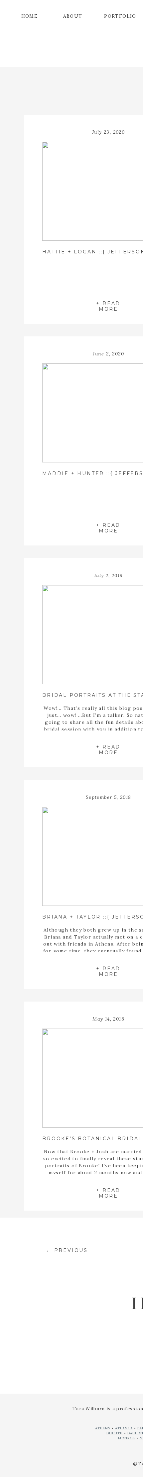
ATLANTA (124, 1428)
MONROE (126, 1438)
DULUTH (114, 1433)
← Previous (67, 1250)
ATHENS (102, 1428)
